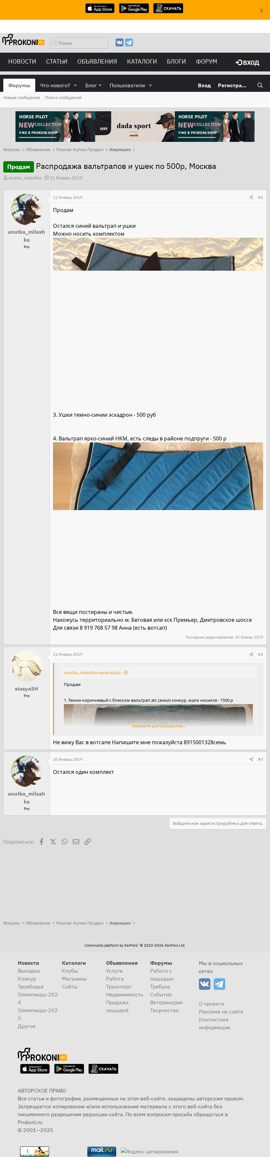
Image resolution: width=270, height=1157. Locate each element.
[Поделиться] (251, 197)
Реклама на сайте (221, 1011)
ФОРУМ (206, 61)
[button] (75, 85)
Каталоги (142, 61)
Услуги (114, 970)
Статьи (57, 61)
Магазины (74, 978)
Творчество (164, 1010)
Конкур (27, 978)
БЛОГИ (176, 61)
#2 (260, 654)
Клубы (70, 970)
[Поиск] (260, 85)
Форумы (19, 85)
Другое (27, 1026)
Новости (22, 61)
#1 (260, 197)
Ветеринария (166, 1002)
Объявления (97, 61)
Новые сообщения (21, 97)
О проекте (211, 1003)
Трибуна (160, 986)
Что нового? (55, 85)
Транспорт (119, 986)
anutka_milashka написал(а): (92, 672)
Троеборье (31, 986)
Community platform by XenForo (135, 945)
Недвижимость (124, 994)
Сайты (70, 986)
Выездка (29, 970)
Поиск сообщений (63, 97)
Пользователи (127, 85)
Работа (115, 978)
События (161, 994)
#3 (260, 759)
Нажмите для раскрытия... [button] (158, 726)
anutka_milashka (25, 178)
